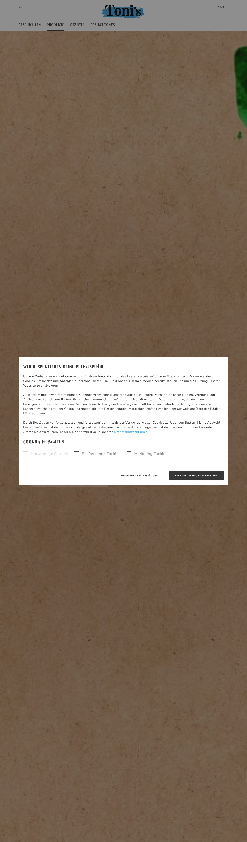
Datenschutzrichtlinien (131, 432)
